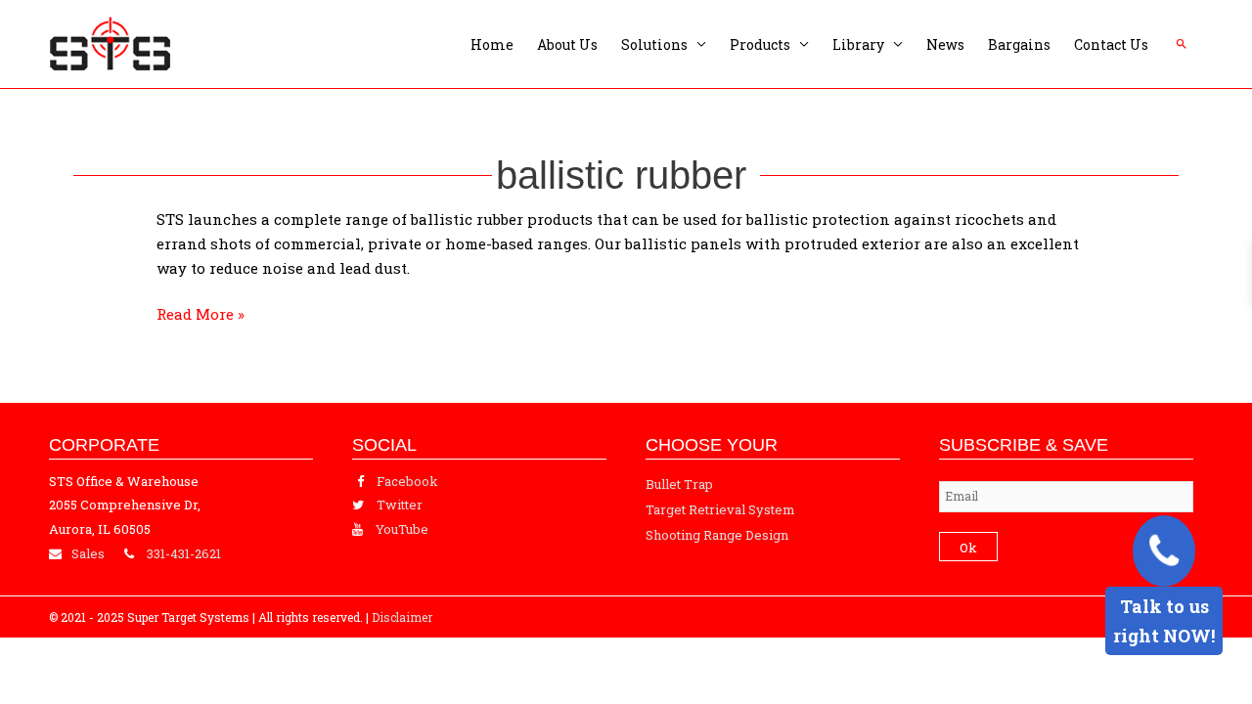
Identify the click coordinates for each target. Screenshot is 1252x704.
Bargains (1019, 44)
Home (492, 44)
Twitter (400, 504)
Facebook (407, 481)
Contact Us (1111, 44)
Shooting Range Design (717, 535)
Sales (88, 553)
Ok (968, 547)
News (945, 44)
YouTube (402, 529)
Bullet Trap (679, 484)
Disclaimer (402, 617)
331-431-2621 (184, 553)
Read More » (200, 313)
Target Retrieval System (720, 509)
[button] (1181, 44)
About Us (567, 44)
